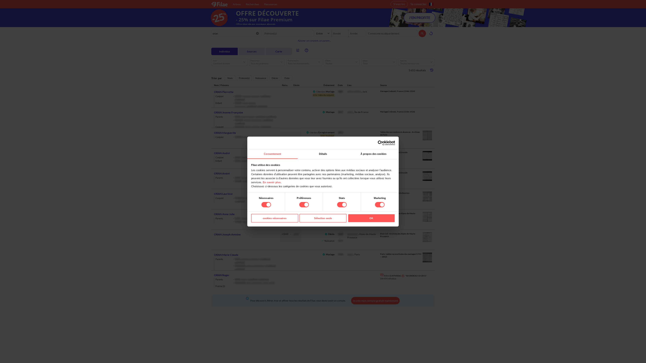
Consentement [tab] (272, 153)
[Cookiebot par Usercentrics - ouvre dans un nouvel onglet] (380, 142)
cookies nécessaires (274, 218)
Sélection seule (323, 218)
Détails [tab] (323, 153)
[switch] (304, 204)
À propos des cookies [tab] (373, 153)
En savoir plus (272, 182)
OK (371, 218)
